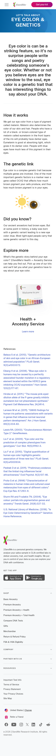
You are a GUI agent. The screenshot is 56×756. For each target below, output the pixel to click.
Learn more (28, 331)
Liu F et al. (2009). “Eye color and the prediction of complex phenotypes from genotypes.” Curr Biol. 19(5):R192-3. (24, 442)
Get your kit (42, 4)
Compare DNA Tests (13, 620)
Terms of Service (11, 684)
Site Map (7, 698)
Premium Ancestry (12, 604)
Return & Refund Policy (14, 637)
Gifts (5, 626)
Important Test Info (12, 680)
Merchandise (9, 631)
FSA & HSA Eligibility (13, 642)
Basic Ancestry (10, 599)
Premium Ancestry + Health (16, 610)
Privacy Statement (12, 689)
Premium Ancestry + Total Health (18, 615)
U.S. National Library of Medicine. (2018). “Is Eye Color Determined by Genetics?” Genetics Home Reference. (27, 513)
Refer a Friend (16, 717)
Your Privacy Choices (13, 694)
